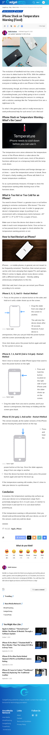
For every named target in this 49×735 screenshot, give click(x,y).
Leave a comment (39, 589)
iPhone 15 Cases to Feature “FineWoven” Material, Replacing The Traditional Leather (17, 672)
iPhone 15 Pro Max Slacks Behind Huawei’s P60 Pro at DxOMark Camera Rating (16, 658)
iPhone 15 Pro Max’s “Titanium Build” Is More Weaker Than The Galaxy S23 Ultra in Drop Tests (17, 645)
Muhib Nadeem (12, 31)
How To (19, 11)
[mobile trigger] (4, 2)
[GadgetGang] (15, 2)
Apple (13, 529)
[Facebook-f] (36, 715)
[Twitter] (33, 715)
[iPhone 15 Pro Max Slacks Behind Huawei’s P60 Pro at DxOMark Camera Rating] (41, 658)
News (38, 634)
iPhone (19, 529)
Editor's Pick (8, 11)
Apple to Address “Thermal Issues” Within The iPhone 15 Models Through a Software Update (17, 631)
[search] (33, 2)
